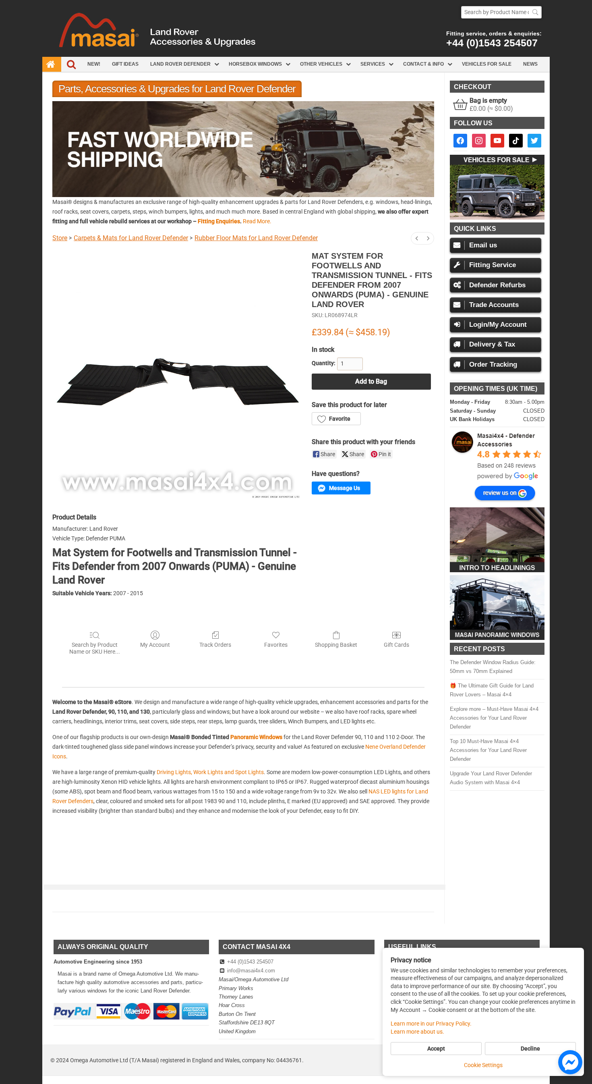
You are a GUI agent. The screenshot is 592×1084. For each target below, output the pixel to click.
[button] (243, 149)
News (530, 64)
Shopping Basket (336, 645)
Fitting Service (492, 265)
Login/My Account (498, 324)
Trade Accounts (494, 305)
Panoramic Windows (256, 737)
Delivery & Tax (492, 344)
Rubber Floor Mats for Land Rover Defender (256, 238)
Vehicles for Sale (486, 64)
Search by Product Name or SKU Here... (94, 648)
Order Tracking (493, 364)
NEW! (93, 64)
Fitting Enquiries (219, 221)
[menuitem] (416, 238)
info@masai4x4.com (251, 971)
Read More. (257, 221)
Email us (483, 245)
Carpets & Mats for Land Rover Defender (131, 238)
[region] (243, 149)
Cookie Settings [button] (483, 1065)
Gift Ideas (125, 64)
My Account (155, 645)
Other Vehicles (321, 64)
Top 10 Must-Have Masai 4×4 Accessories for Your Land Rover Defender (488, 750)
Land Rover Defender (180, 64)
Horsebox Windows (255, 64)
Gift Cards (396, 645)
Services (372, 64)
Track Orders (215, 645)
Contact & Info (423, 64)
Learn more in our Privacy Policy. (431, 1023)
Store (59, 238)
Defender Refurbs (497, 285)
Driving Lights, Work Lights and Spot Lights (210, 772)
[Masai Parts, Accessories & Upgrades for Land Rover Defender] (296, 55)
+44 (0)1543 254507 (492, 42)
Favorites (276, 645)
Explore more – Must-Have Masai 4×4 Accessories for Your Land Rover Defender (494, 718)
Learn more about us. (417, 1031)
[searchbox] (501, 12)
